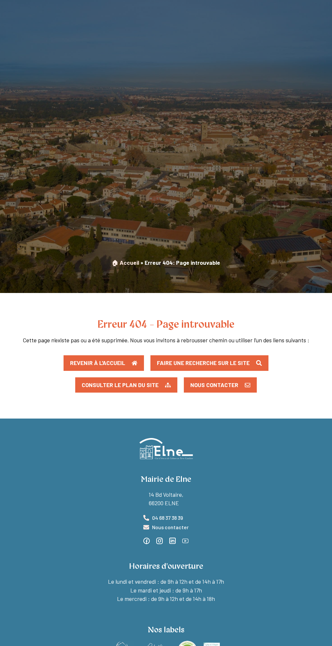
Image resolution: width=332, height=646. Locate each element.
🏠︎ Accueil (125, 262)
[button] (126, 385)
